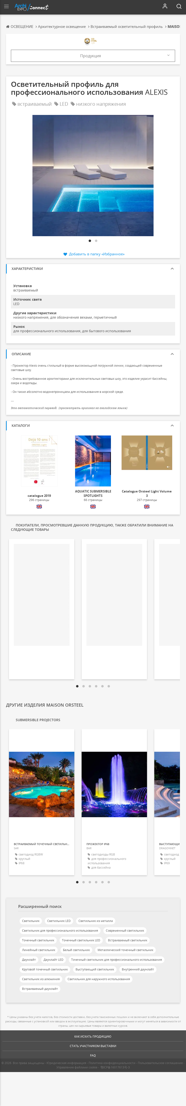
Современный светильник (125, 930)
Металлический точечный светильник (125, 950)
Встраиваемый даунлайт (40, 989)
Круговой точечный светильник (45, 969)
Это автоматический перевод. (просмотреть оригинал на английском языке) (69, 408)
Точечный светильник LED (81, 940)
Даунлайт (29, 960)
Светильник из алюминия (41, 979)
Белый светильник (76, 950)
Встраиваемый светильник (127, 940)
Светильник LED (59, 921)
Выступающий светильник (95, 969)
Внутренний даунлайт (138, 969)
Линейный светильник (38, 950)
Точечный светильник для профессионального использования (116, 960)
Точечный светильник (38, 940)
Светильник (30, 921)
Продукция (90, 55)
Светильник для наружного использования (99, 979)
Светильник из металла (95, 921)
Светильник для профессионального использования (60, 930)
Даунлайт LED (53, 960)
